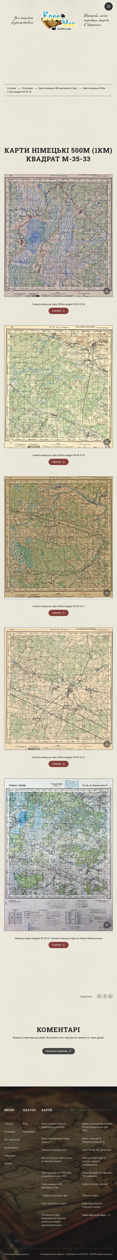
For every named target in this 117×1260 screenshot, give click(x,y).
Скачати (56, 310)
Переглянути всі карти (94, 1215)
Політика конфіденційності (16, 1254)
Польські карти (90, 1195)
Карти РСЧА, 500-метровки (96, 1150)
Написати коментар (56, 1051)
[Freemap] (58, 20)
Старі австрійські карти (53, 1203)
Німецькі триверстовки (54, 1150)
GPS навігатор (11, 1139)
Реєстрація (29, 1131)
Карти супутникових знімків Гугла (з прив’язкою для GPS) (97, 1127)
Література (10, 1155)
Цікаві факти (11, 1147)
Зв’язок (8, 1163)
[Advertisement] (58, 59)
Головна (11, 88)
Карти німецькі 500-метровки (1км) (58, 88)
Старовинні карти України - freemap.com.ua (60, 1254)
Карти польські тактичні (94, 1184)
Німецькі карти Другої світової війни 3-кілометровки (94, 1161)
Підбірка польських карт (54, 1195)
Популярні (27, 88)
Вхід (25, 1123)
